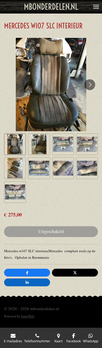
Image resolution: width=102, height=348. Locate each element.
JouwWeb (27, 316)
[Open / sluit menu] (96, 7)
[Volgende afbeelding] (89, 84)
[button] (15, 144)
